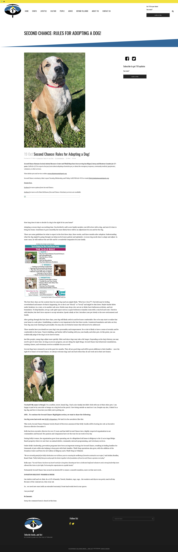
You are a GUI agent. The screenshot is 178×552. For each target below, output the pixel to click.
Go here (26, 187)
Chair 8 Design (105, 548)
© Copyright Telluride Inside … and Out (81, 548)
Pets (44, 158)
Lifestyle (40, 158)
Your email (149, 9)
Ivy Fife (51, 158)
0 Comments (59, 158)
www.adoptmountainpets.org (57, 174)
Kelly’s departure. (51, 419)
